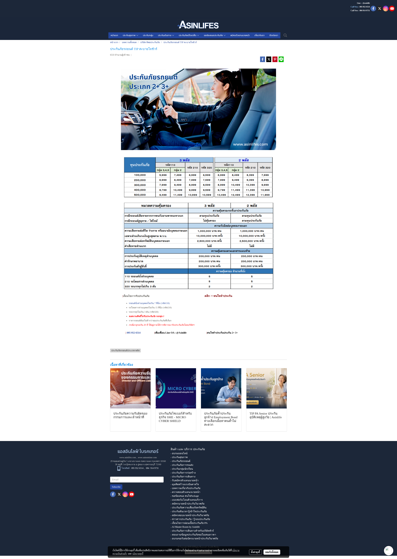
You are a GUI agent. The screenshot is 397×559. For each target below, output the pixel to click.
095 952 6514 (365, 7)
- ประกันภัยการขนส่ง (182, 465)
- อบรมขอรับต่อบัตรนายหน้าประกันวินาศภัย (194, 538)
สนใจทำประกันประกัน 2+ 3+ (222, 332)
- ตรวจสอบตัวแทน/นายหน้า (185, 492)
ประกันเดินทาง (165, 35)
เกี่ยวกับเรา (259, 35)
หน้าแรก (114, 35)
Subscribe (116, 487)
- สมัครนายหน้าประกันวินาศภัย (187, 503)
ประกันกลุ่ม (148, 35)
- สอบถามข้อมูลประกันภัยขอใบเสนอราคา (193, 534)
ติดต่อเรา (273, 35)
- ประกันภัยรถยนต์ (180, 461)
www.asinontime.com (147, 457)
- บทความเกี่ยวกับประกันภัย (185, 488)
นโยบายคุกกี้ (137, 553)
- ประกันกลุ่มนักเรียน (182, 468)
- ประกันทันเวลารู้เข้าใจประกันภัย (189, 511)
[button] (285, 35)
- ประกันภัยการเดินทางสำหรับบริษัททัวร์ (192, 530)
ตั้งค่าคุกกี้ (255, 552)
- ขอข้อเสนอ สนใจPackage (185, 496)
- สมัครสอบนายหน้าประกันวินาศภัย (190, 515)
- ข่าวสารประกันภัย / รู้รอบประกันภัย (190, 519)
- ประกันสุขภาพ (179, 457)
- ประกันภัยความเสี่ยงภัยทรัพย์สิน (188, 507)
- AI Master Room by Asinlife (185, 527)
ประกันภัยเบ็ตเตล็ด (188, 35)
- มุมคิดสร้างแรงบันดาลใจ (185, 484)
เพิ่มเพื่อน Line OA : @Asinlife (171, 332)
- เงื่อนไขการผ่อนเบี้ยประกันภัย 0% (189, 523)
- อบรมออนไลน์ (179, 453)
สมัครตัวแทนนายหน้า (240, 35)
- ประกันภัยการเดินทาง (183, 476)
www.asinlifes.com (127, 457)
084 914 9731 (152, 468)
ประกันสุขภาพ (129, 35)
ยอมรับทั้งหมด (271, 552)
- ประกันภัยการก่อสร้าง (183, 472)
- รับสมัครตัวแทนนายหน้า (184, 480)
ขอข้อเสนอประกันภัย (214, 35)
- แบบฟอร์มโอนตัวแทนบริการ (187, 499)
